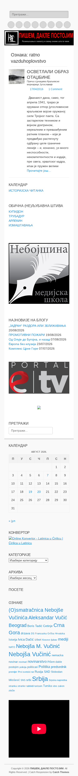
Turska (47, 685)
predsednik (59, 667)
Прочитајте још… (39, 170)
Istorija (13, 639)
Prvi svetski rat (26, 672)
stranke (22, 686)
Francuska (41, 633)
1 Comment (55, 89)
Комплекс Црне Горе (23, 348)
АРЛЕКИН (15, 220)
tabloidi (30, 686)
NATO (12, 647)
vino (55, 686)
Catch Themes (61, 772)
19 (30, 491)
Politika (44, 667)
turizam (38, 686)
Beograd (17, 625)
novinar (13, 661)
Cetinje (48, 626)
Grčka (50, 633)
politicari (32, 667)
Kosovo (46, 639)
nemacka (57, 655)
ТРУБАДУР (16, 216)
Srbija (40, 678)
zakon (61, 686)
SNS (23, 680)
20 (39, 491)
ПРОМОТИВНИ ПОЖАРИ (27, 335)
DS (32, 633)
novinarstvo (37, 661)
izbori (38, 639)
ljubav (54, 639)
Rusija (39, 671)
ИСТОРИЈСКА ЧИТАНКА (26, 190)
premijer (13, 672)
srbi (28, 680)
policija (23, 667)
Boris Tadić (34, 626)
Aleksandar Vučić (47, 617)
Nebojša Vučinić (30, 654)
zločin (12, 690)
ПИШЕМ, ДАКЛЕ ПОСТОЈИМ (46, 768)
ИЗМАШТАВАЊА (21, 225)
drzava (25, 633)
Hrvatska (60, 633)
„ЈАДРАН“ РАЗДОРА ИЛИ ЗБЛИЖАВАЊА (37, 325)
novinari (23, 662)
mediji (63, 639)
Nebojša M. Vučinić (38, 646)
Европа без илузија (22, 344)
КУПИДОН (16, 211)
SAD (47, 671)
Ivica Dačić (26, 639)
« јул (12, 521)
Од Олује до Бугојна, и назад (29, 339)
